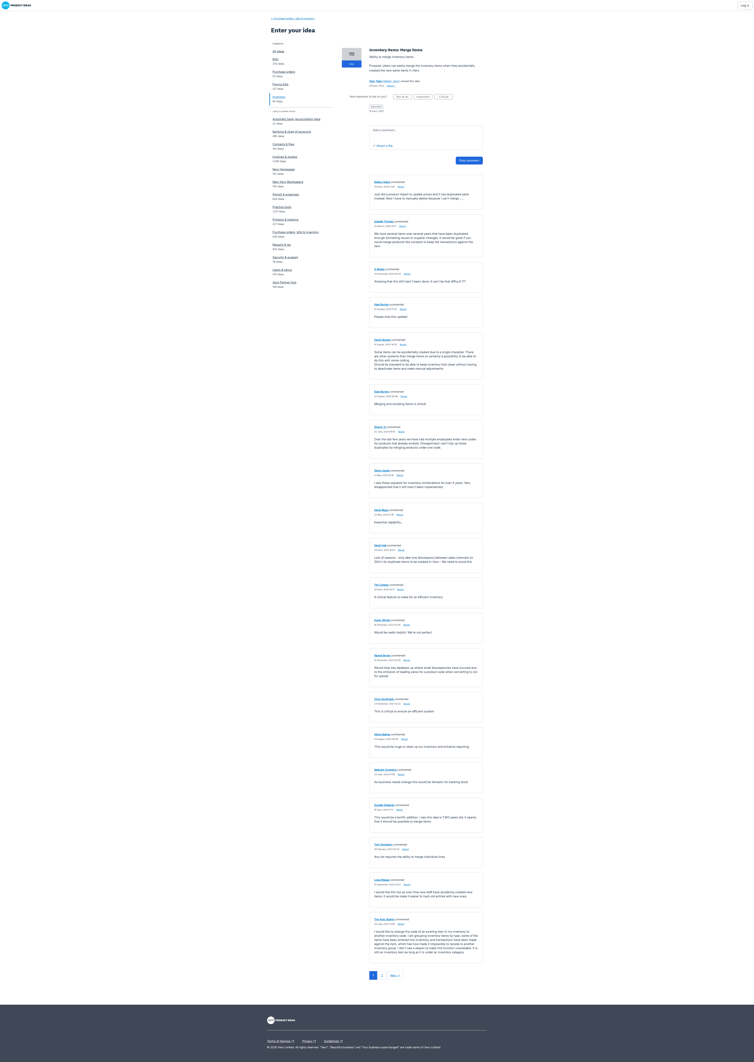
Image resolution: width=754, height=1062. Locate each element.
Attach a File (384, 146)
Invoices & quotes (285, 157)
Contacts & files (283, 144)
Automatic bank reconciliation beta (296, 119)
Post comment (469, 160)
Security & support (285, 257)
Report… (391, 85)
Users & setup (282, 270)
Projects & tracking (285, 219)
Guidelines (332, 1040)
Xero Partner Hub (284, 282)
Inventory (279, 97)
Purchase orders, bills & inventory (296, 232)
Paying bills (280, 84)
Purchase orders (284, 72)
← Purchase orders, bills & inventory (293, 18)
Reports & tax (282, 245)
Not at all (404, 97)
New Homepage (284, 169)
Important (424, 97)
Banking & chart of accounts (292, 131)
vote (351, 64)
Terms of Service (279, 1040)
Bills (275, 59)
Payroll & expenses (286, 194)
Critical (446, 97)
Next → (395, 975)
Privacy (307, 1040)
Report (401, 186)
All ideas (278, 51)
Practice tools (282, 207)
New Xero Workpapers (288, 182)
